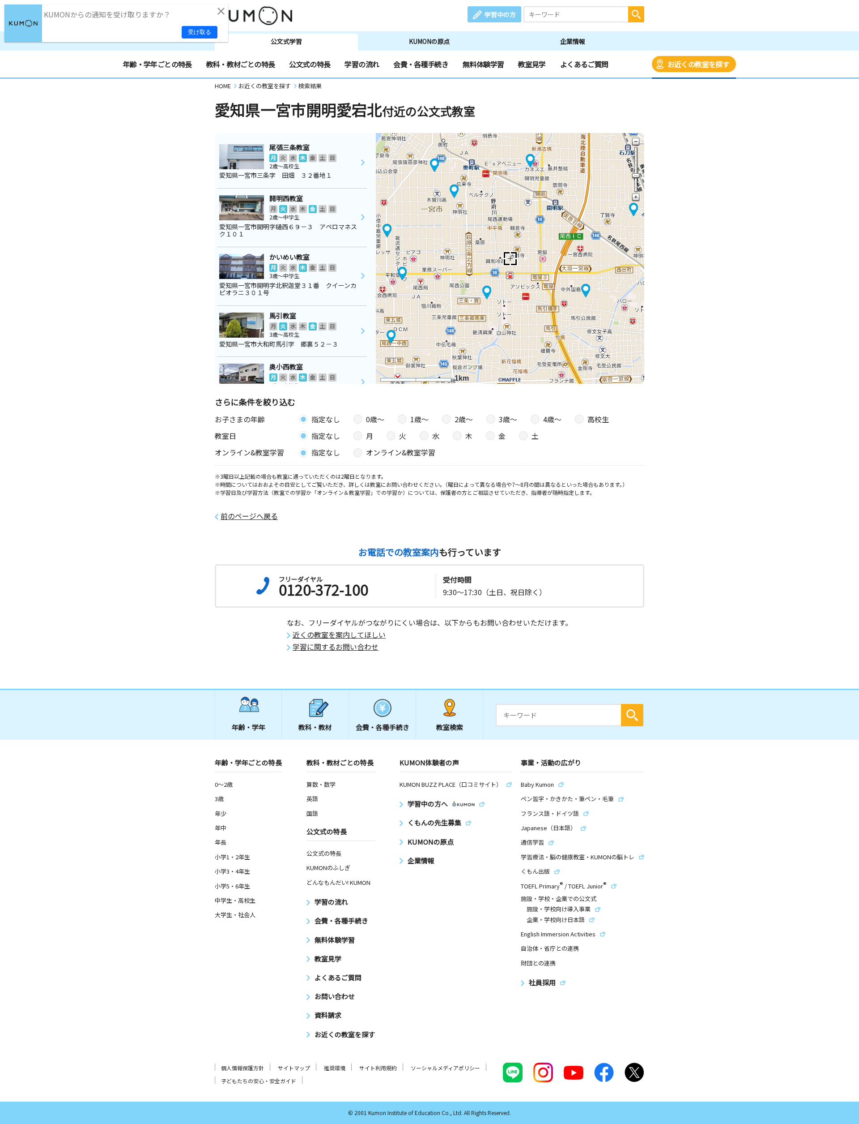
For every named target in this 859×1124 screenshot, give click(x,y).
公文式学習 (286, 41)
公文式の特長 (309, 64)
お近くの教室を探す (698, 64)
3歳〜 (508, 419)
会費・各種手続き (420, 64)
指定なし (325, 419)
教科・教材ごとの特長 (240, 64)
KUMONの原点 (429, 41)
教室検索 (449, 727)
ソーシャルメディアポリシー (445, 1068)
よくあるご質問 (584, 64)
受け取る (199, 32)
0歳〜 (375, 419)
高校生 (598, 419)
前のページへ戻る (249, 516)
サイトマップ (294, 1068)
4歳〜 (552, 419)
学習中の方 (500, 14)
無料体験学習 (483, 64)
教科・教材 (315, 727)
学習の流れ (361, 64)
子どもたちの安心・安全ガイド (258, 1081)
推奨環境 (334, 1068)
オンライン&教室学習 (400, 452)
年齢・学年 (248, 727)
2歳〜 (464, 419)
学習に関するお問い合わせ (335, 647)
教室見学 (531, 64)
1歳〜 (419, 419)
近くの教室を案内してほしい (339, 634)
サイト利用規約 (378, 1068)
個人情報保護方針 (242, 1068)
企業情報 (572, 41)
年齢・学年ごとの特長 (157, 64)
